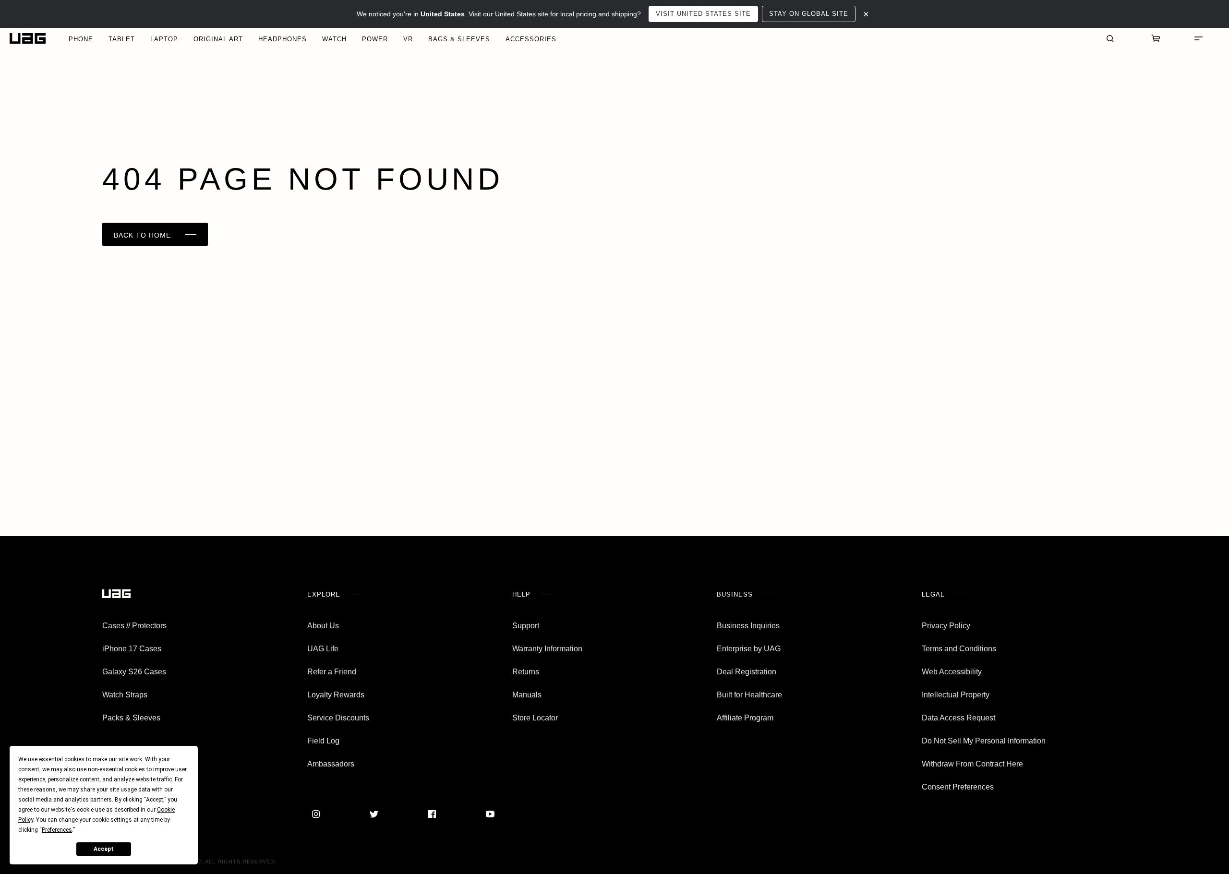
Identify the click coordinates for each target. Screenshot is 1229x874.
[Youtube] (490, 814)
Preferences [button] (57, 829)
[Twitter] (374, 814)
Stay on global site (808, 13)
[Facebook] (432, 814)
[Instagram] (316, 814)
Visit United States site (703, 13)
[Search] (1110, 38)
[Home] (28, 38)
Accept (104, 849)
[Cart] (1156, 38)
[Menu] (1198, 38)
